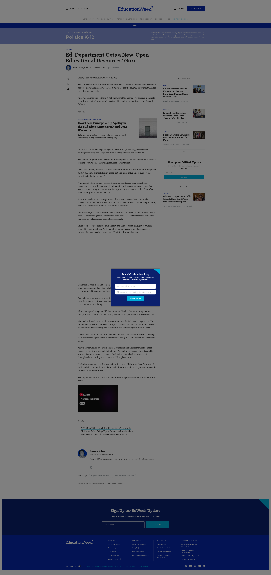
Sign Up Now (135, 298)
